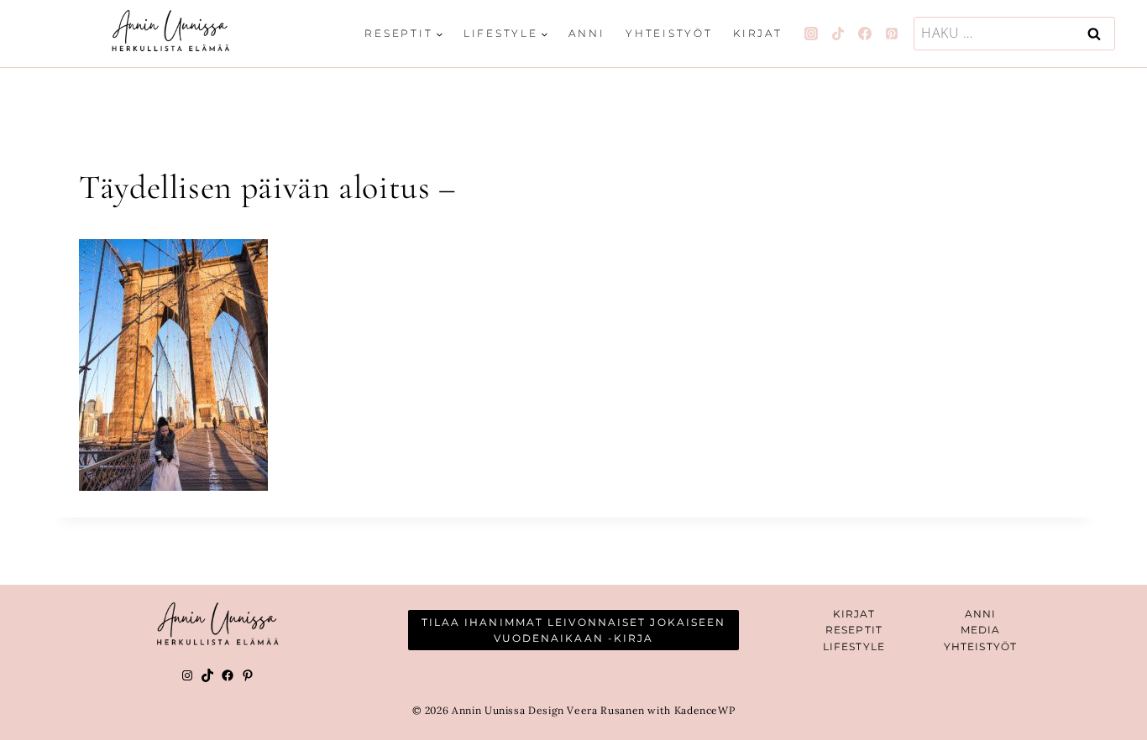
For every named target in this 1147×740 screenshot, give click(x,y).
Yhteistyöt (669, 33)
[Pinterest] (891, 33)
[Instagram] (811, 33)
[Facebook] (864, 33)
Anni (586, 33)
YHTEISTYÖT (980, 646)
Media (981, 629)
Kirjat (758, 33)
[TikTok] (838, 33)
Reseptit (854, 629)
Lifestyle (854, 646)
